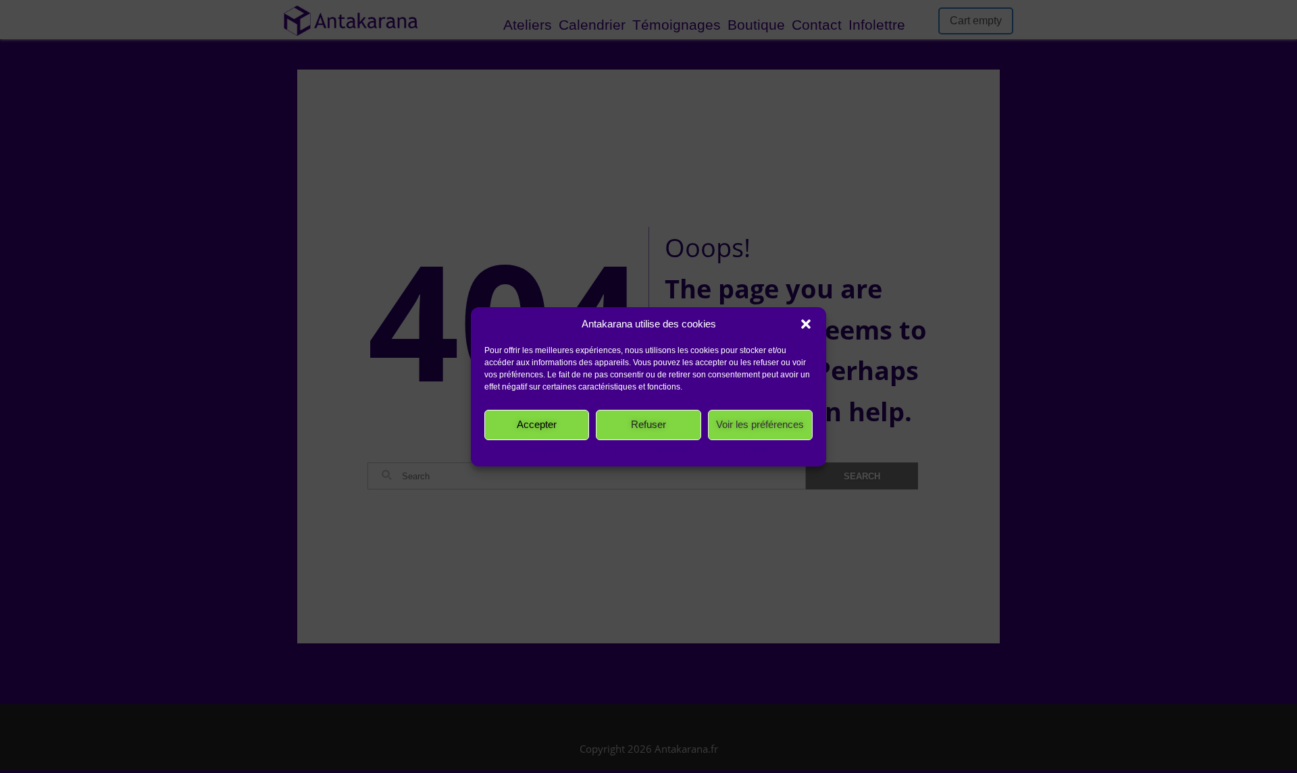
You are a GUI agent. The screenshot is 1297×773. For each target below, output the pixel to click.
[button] (806, 324)
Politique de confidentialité (653, 451)
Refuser (648, 424)
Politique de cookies (561, 451)
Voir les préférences (760, 424)
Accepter (537, 424)
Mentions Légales (741, 451)
